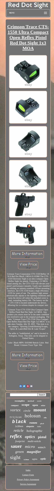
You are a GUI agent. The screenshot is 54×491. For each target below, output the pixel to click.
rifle (45, 418)
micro (30, 446)
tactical (31, 401)
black (19, 421)
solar (43, 405)
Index (28, 470)
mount (39, 409)
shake (39, 426)
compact (15, 405)
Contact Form (28, 475)
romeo (33, 422)
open (35, 405)
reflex (16, 436)
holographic (34, 431)
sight (15, 457)
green (19, 452)
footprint (20, 441)
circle (27, 410)
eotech (41, 447)
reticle (19, 430)
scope (25, 405)
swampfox (20, 401)
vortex (15, 410)
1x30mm (19, 426)
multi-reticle (34, 441)
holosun (33, 415)
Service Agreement (28, 484)
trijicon (16, 417)
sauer (16, 446)
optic (43, 458)
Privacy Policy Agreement (28, 479)
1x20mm (26, 459)
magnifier (34, 452)
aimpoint (30, 426)
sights (34, 459)
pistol (42, 437)
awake (39, 401)
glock (42, 423)
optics (30, 436)
